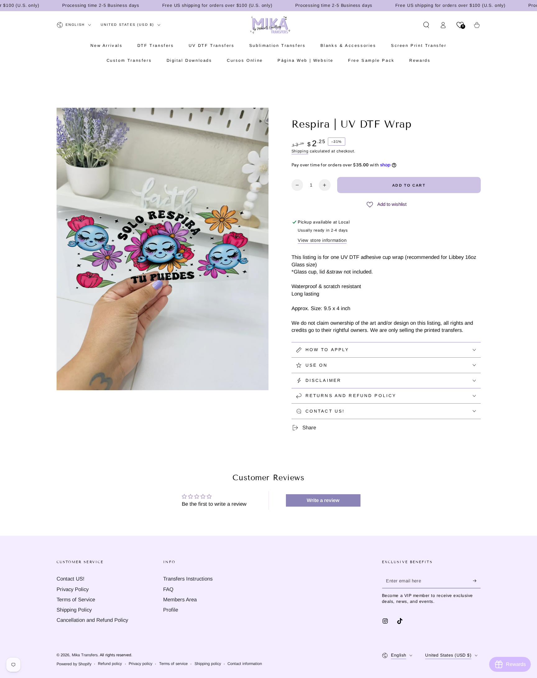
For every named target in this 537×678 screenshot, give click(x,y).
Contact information (244, 664)
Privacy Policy (73, 589)
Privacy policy (140, 664)
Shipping (300, 151)
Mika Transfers (85, 655)
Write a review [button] (323, 500)
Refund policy (110, 664)
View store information (322, 240)
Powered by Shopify (74, 664)
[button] (426, 25)
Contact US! (71, 579)
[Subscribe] (476, 580)
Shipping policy (208, 664)
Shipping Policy (74, 610)
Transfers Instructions (188, 579)
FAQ (168, 589)
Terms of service (173, 664)
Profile (170, 610)
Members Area (180, 600)
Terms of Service (76, 600)
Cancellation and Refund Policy (92, 620)
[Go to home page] (270, 25)
